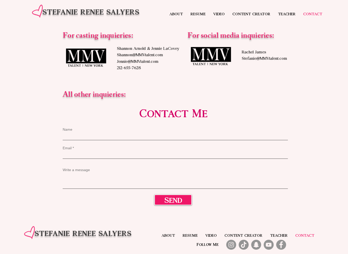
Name (67, 129)
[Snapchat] (256, 245)
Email (67, 148)
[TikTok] (244, 245)
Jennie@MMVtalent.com (137, 60)
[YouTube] (269, 245)
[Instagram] (231, 245)
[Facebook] (281, 245)
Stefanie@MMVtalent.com (264, 57)
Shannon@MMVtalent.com (140, 54)
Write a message (76, 170)
